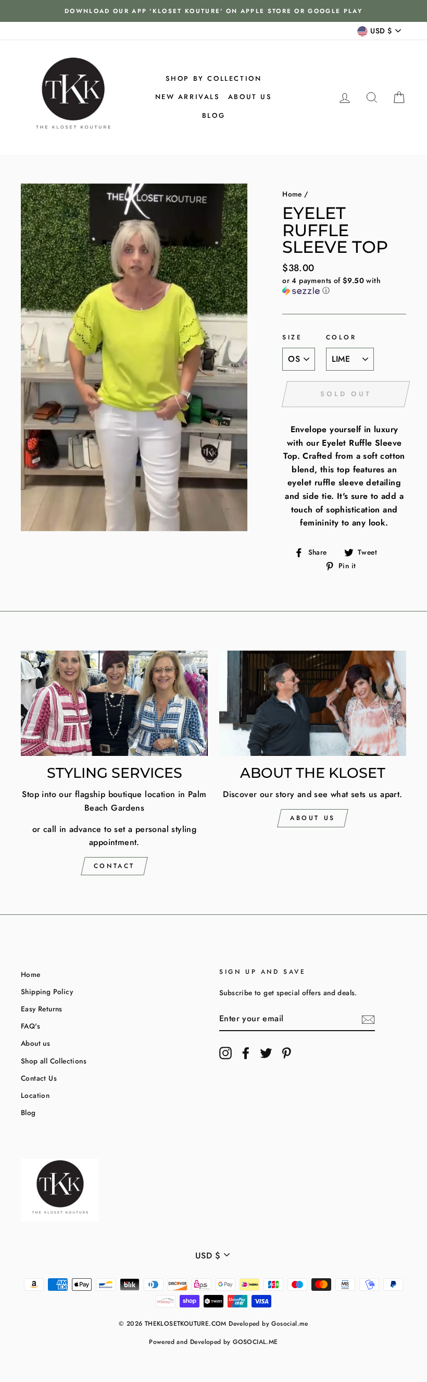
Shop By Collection (214, 78)
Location (35, 1095)
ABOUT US (312, 818)
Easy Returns (41, 1009)
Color (341, 337)
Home (292, 194)
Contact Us (39, 1078)
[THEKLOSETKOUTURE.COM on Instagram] (225, 1053)
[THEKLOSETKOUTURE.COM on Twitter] (266, 1053)
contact (114, 866)
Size (292, 337)
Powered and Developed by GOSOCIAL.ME (213, 1342)
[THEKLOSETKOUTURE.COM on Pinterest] (286, 1053)
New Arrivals (187, 97)
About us (250, 97)
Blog (213, 115)
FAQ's (30, 1026)
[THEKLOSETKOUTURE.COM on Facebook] (246, 1053)
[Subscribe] (368, 1018)
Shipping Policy (47, 991)
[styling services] (114, 703)
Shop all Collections (53, 1061)
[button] (344, 286)
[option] (213, 11)
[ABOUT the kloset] (312, 703)
